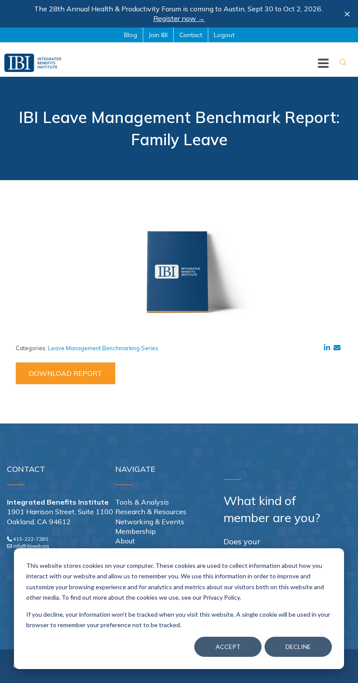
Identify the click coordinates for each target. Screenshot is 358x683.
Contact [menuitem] (190, 35)
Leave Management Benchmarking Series (103, 348)
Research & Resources (150, 511)
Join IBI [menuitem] (158, 35)
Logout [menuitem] (224, 35)
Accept (228, 646)
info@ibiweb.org (31, 546)
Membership (135, 531)
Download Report (65, 373)
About (125, 540)
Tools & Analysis (142, 502)
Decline (298, 646)
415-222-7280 (30, 539)
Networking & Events (149, 521)
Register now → (179, 18)
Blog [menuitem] (130, 35)
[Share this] (329, 347)
